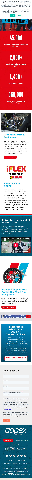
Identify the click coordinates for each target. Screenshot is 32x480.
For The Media (22, 460)
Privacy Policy (16, 463)
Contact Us (9, 460)
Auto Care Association (11, 471)
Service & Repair (8, 307)
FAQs (15, 460)
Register (8, 440)
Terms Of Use (26, 463)
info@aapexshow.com (24, 474)
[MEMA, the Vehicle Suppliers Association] (22, 449)
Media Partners (6, 463)
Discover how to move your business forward (16, 358)
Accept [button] (12, 15)
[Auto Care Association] (10, 449)
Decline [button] (19, 15)
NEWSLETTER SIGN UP (22, 440)
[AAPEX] (16, 432)
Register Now (10, 157)
